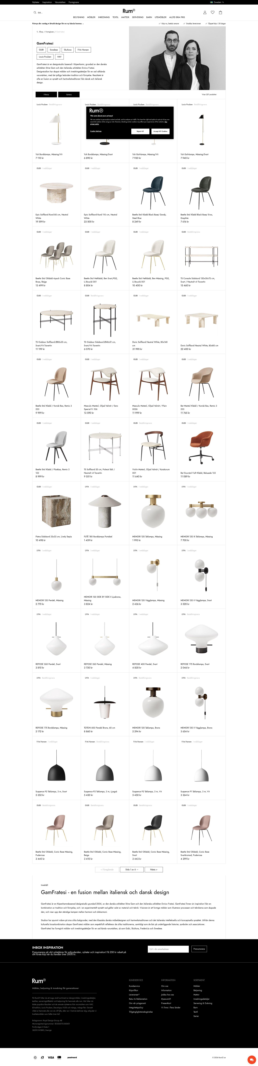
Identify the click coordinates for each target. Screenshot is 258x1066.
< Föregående (107, 869)
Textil (196, 1012)
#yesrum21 (166, 999)
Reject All (140, 131)
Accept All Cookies (160, 131)
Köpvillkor (133, 990)
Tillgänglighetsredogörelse (141, 1012)
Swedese (54, 49)
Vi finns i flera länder (170, 1008)
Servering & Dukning (203, 1003)
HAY (59, 56)
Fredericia (144, 928)
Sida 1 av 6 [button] (131, 869)
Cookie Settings (96, 131)
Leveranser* (134, 995)
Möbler (197, 986)
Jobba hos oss (167, 995)
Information (166, 990)
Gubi (128, 928)
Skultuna (67, 49)
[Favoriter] (212, 12)
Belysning (198, 990)
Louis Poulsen (45, 56)
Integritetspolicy (136, 1008)
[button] (218, 2)
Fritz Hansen (83, 49)
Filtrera (46, 94)
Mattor (196, 995)
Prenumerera (199, 948)
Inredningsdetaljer (201, 999)
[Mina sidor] (204, 12)
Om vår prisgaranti (137, 1003)
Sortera (68, 94)
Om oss (164, 986)
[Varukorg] (220, 12)
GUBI (41, 49)
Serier (196, 1016)
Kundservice (134, 986)
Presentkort (166, 1003)
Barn (196, 1008)
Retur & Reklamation (138, 999)
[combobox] (217, 2)
